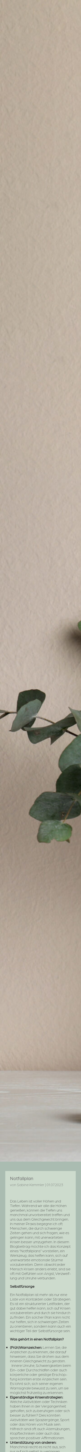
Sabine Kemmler (30, 1184)
